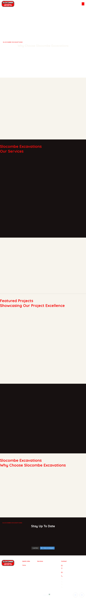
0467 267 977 (73, 579)
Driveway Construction (43, 571)
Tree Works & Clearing (43, 579)
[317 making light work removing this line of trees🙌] (32, 539)
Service (24, 574)
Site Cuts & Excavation (43, 577)
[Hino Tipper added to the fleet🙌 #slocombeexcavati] (10, 539)
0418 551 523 (71, 584)
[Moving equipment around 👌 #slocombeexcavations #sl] (53, 538)
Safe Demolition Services (44, 568)
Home (24, 565)
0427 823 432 (72, 587)
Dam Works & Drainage (44, 565)
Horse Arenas (41, 574)
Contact (24, 579)
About (24, 568)
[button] (83, 3)
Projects (24, 577)
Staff (23, 571)
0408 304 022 (72, 581)
